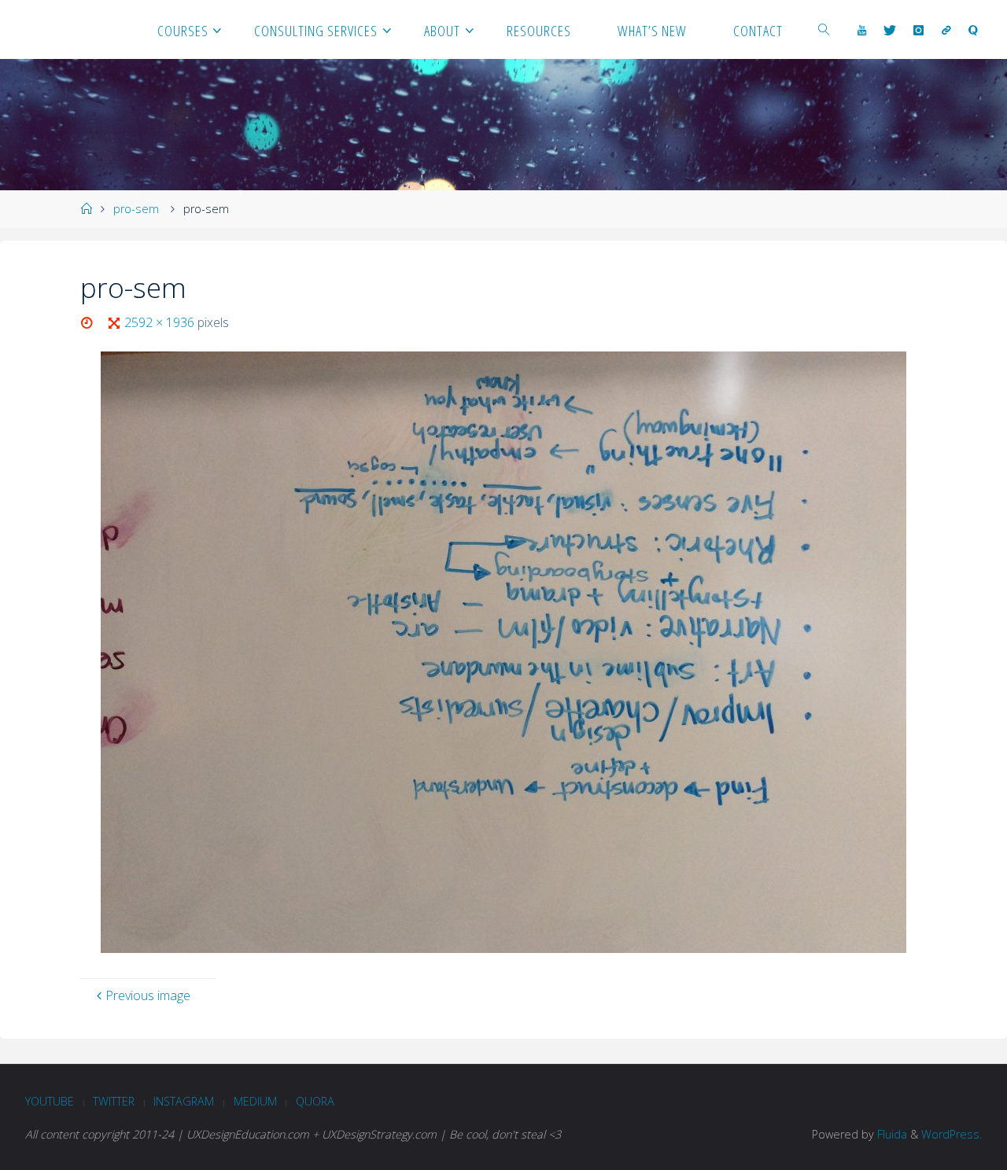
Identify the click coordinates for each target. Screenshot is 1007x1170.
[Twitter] (890, 30)
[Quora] (973, 30)
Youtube (49, 1101)
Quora (315, 1101)
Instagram (183, 1101)
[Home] (85, 208)
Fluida (890, 1134)
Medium (255, 1101)
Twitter (114, 1101)
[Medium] (946, 30)
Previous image (147, 995)
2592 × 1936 (160, 322)
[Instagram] (918, 30)
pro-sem (136, 208)
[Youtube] (862, 30)
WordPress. (951, 1134)
